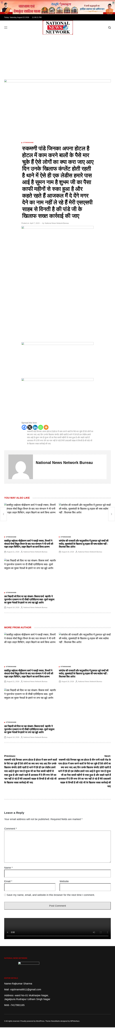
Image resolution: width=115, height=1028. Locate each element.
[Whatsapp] (40, 427)
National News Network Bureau (57, 223)
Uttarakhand (28, 142)
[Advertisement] (57, 55)
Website (64, 881)
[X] (29, 427)
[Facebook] (24, 427)
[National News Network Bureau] (20, 467)
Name (8, 867)
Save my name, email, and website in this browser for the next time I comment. (51, 895)
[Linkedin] (35, 427)
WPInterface (75, 1021)
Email (8, 881)
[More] (46, 427)
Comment (10, 828)
